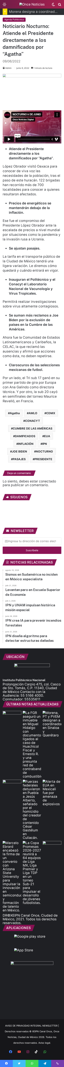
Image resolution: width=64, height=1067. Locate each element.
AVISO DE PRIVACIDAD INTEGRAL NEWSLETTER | (32, 1025)
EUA (47, 436)
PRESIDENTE (43, 459)
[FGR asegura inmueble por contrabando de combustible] (32, 744)
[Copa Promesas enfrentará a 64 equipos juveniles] (32, 873)
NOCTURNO (44, 451)
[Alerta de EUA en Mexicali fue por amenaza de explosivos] (52, 793)
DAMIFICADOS (25, 436)
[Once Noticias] (32, 4)
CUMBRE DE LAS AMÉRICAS (32, 428)
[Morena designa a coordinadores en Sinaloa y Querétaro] (52, 724)
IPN (44, 444)
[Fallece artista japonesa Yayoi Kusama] (12, 716)
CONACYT (32, 421)
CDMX (50, 413)
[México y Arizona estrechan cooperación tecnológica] (12, 876)
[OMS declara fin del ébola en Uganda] (52, 846)
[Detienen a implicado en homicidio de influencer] (32, 810)
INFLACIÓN (25, 444)
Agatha (15, 413)
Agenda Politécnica (14, 19)
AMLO (33, 413)
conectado (47, 481)
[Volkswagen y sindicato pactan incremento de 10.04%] (12, 785)
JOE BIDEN (19, 451)
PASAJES (19, 459)
